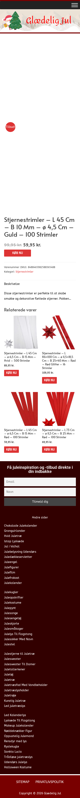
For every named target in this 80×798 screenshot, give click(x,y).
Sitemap (22, 782)
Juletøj (8, 674)
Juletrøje (10, 695)
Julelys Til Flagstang (18, 634)
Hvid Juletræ (13, 536)
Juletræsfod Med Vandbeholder (26, 685)
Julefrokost (11, 578)
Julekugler (11, 592)
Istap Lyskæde (14, 541)
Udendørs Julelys (15, 762)
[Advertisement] (40, 79)
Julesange (11, 613)
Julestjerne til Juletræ (19, 654)
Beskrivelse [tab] (12, 284)
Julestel (9, 644)
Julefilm (9, 572)
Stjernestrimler (24, 271)
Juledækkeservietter (18, 557)
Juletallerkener (14, 669)
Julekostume (12, 602)
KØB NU (17, 253)
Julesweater (12, 659)
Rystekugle (11, 746)
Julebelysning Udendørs (20, 552)
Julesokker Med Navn (18, 639)
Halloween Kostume (18, 767)
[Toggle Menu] (74, 5)
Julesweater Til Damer (19, 664)
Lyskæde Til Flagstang (19, 720)
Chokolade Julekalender (20, 525)
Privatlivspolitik (49, 782)
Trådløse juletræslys (18, 757)
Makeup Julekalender (19, 725)
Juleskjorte (11, 623)
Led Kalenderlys (15, 715)
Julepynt (10, 608)
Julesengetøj (12, 618)
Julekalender (13, 583)
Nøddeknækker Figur (18, 731)
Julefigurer (11, 567)
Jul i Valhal (11, 546)
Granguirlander (14, 531)
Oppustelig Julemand (19, 736)
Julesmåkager (13, 629)
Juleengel (10, 562)
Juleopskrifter (13, 597)
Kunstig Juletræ (15, 701)
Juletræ (9, 680)
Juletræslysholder (16, 690)
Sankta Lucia (13, 751)
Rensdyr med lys (15, 741)
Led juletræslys (14, 706)
